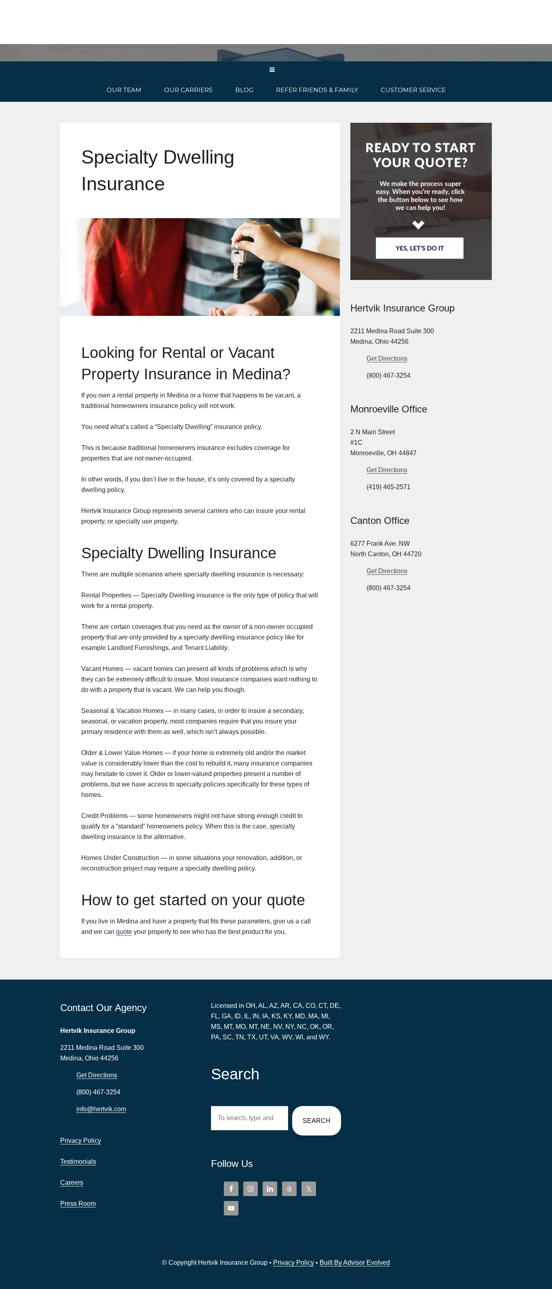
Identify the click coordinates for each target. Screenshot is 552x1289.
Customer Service (413, 90)
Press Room (78, 1203)
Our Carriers (188, 90)
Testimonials (78, 1161)
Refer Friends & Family (317, 90)
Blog (244, 90)
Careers (71, 1182)
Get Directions (387, 358)
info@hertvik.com (101, 1109)
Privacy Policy (80, 1140)
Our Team (124, 90)
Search (317, 1120)
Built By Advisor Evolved (355, 1262)
